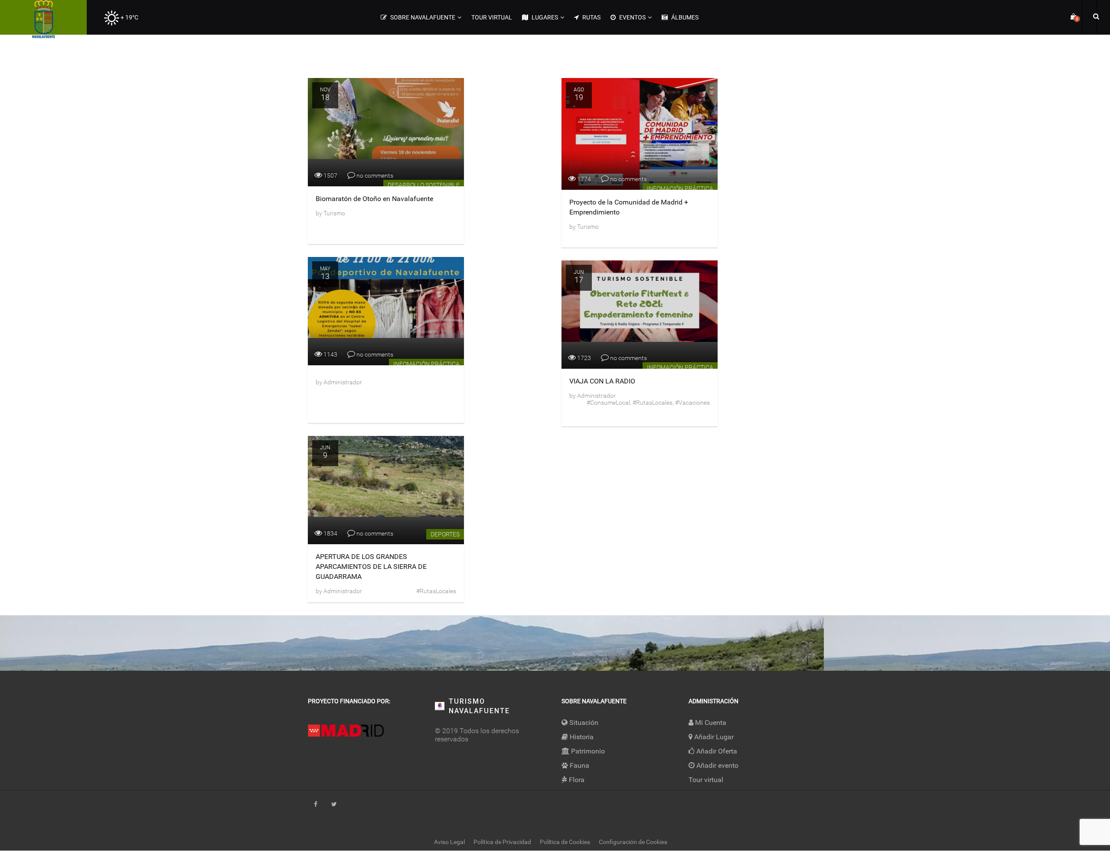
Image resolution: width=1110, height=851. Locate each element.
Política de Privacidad (502, 841)
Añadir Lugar (713, 737)
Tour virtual (491, 17)
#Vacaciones (692, 402)
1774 (583, 178)
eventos (632, 17)
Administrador (342, 382)
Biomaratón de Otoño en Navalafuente (374, 199)
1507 (329, 175)
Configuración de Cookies (633, 841)
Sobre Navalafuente (422, 17)
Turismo (333, 213)
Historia (581, 737)
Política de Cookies (565, 841)
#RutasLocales (653, 402)
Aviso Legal (449, 841)
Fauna (578, 765)
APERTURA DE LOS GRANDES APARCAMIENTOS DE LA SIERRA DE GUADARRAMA (371, 566)
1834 (329, 533)
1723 (583, 357)
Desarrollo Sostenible (424, 185)
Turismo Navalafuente (479, 706)
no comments (374, 175)
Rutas (591, 17)
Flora (575, 780)
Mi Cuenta (709, 722)
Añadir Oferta (716, 751)
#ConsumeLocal (608, 402)
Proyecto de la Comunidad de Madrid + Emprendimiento (628, 207)
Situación (583, 722)
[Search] (1094, 16)
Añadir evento (716, 765)
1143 (329, 354)
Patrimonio (587, 751)
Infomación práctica (680, 188)
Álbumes (684, 17)
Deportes (445, 534)
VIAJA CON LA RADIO (602, 381)
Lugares (544, 17)
